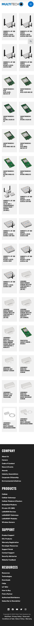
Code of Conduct (8, 463)
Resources (6, 573)
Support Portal (7, 549)
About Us (5, 456)
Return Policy (19, 619)
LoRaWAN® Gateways (10, 515)
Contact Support (8, 553)
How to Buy (6, 590)
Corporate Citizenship (10, 477)
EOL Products (7, 539)
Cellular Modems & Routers (12, 501)
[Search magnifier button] (30, 41)
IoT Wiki (5, 587)
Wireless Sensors (8, 522)
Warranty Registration (10, 542)
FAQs (4, 583)
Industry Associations (10, 474)
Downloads (6, 580)
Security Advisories (9, 556)
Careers (5, 460)
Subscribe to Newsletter (11, 601)
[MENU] (31, 4)
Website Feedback (9, 560)
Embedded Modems (9, 505)
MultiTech (8, 616)
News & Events (7, 467)
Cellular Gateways (9, 498)
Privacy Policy (17, 616)
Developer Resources (10, 546)
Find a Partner (7, 594)
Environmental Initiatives (11, 481)
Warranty (29, 619)
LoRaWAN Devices (9, 512)
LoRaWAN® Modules (9, 519)
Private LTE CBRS (8, 508)
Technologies (7, 576)
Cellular (5, 494)
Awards (5, 470)
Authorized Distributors (11, 597)
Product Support (8, 535)
